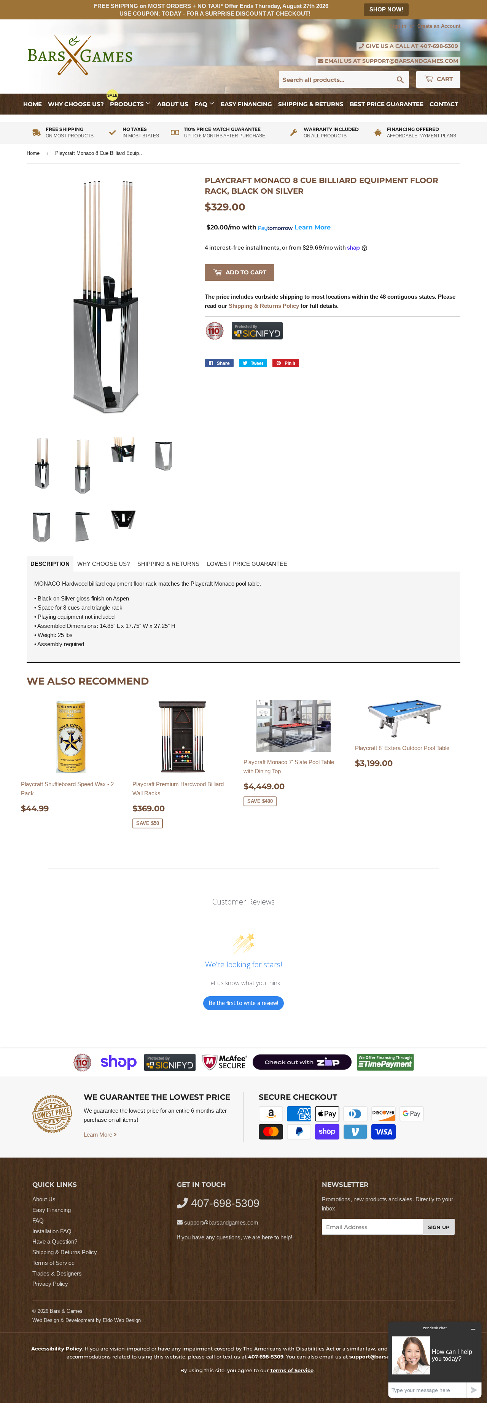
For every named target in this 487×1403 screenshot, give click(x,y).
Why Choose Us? (76, 104)
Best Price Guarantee (386, 104)
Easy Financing (246, 104)
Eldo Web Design (122, 1320)
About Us (172, 104)
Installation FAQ (52, 1231)
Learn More (99, 1134)
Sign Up (439, 1227)
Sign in (397, 26)
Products (127, 104)
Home (32, 104)
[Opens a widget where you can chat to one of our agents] (434, 1359)
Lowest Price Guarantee (247, 564)
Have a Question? (54, 1241)
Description (50, 564)
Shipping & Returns (311, 104)
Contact (444, 104)
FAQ (201, 104)
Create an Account (438, 26)
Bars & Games (66, 1311)
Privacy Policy (50, 1283)
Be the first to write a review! (243, 1002)
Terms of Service (53, 1263)
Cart (444, 79)
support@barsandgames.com (410, 61)
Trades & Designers (57, 1273)
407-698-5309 (439, 46)
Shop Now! (386, 9)
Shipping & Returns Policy (64, 1252)
